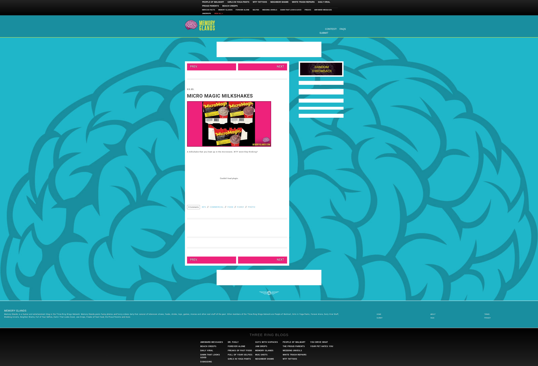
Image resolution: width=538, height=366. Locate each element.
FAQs (343, 29)
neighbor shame (264, 359)
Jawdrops (206, 13)
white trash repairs (295, 355)
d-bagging (206, 362)
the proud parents (294, 346)
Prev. (193, 66)
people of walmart (294, 342)
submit (380, 318)
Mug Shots (261, 355)
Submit (323, 33)
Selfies (256, 10)
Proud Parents (210, 6)
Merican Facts (208, 10)
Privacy (487, 318)
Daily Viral (324, 2)
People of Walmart (213, 2)
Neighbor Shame (279, 2)
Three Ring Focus (269, 293)
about (433, 314)
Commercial (217, 207)
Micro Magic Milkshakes (220, 96)
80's (204, 207)
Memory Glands (225, 10)
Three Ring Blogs (269, 335)
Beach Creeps (230, 6)
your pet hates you (321, 346)
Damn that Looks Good (290, 10)
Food (230, 207)
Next (280, 66)
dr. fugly (233, 342)
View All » (218, 13)
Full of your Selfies (240, 355)
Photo (251, 207)
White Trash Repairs (303, 2)
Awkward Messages (323, 10)
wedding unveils (292, 350)
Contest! (331, 29)
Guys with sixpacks (266, 342)
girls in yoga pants (239, 359)
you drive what (319, 342)
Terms (487, 314)
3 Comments (193, 207)
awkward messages (211, 342)
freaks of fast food (240, 350)
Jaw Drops (261, 346)
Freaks (308, 10)
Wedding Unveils (269, 10)
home (379, 314)
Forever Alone (242, 10)
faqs (432, 318)
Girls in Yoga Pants (238, 2)
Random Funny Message (321, 69)
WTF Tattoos (260, 2)
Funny (240, 207)
